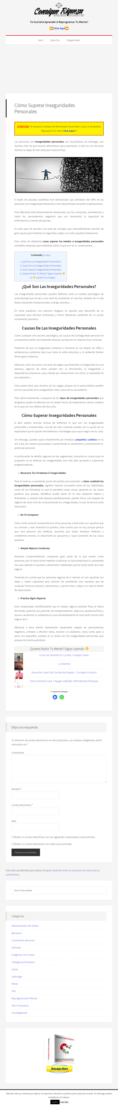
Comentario (18, 752)
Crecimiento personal (23, 940)
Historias (16, 947)
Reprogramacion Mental (24, 998)
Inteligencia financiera (23, 962)
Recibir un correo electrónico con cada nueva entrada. (43, 844)
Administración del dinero (25, 925)
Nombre (17, 789)
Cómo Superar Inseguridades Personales (40, 269)
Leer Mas (64, 1102)
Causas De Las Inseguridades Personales (40, 265)
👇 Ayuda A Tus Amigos (42, 277)
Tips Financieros (20, 1005)
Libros (15, 969)
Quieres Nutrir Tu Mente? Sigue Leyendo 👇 (42, 273)
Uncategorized (19, 1012)
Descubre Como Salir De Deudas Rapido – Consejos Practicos (64, 672)
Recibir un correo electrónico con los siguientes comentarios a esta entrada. (54, 837)
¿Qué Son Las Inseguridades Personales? (40, 261)
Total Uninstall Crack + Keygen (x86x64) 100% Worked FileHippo (64, 681)
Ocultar (46, 255)
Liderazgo (17, 976)
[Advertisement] (59, 66)
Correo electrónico (22, 805)
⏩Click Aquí (57, 28)
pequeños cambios (86, 439)
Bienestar (17, 933)
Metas (15, 983)
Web (14, 821)
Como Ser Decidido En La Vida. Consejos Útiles (64, 655)
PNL (14, 991)
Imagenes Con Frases (23, 954)
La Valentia (64, 663)
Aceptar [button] (55, 1102)
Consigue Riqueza (59, 10)
